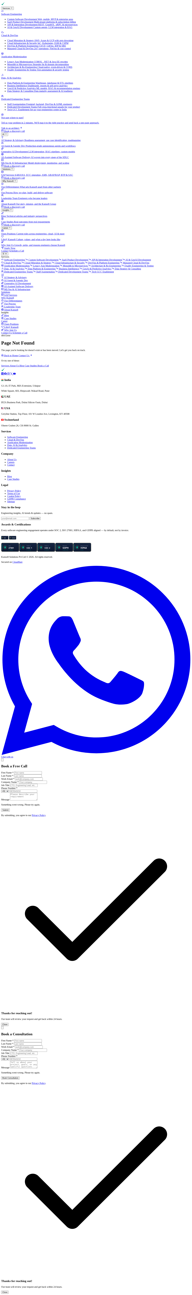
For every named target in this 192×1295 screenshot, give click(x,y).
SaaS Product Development (75, 260)
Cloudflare (17, 562)
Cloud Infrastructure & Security (69, 263)
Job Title (5, 785)
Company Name (10, 782)
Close (4, 1024)
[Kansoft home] (11, 5)
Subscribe (35, 518)
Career (5, 228)
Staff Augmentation (45, 271)
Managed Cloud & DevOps (135, 263)
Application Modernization (20, 442)
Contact (5, 251)
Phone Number (9, 788)
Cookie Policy (14, 496)
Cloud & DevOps (15, 439)
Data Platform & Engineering (41, 268)
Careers (10, 462)
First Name (7, 772)
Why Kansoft (8, 181)
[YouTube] (14, 374)
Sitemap (11, 501)
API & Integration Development (107, 260)
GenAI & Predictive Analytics (97, 268)
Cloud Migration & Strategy (38, 263)
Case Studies (31, 365)
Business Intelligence (69, 268)
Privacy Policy (14, 491)
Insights (6, 210)
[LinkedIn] (2, 374)
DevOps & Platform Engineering (104, 263)
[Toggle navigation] (4, 254)
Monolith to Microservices (75, 266)
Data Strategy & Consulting (127, 268)
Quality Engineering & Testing (139, 266)
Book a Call (43, 365)
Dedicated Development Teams (73, 271)
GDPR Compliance (16, 499)
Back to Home (11, 355)
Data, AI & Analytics (17, 445)
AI (3, 134)
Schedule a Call (16, 251)
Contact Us (6, 333)
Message (5, 799)
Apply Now (9, 248)
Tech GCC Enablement (102, 271)
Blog (22, 365)
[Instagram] (8, 374)
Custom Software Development (43, 260)
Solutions (6, 169)
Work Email (7, 779)
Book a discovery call (14, 131)
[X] (11, 374)
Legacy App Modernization (46, 266)
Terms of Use (13, 493)
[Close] (2, 759)
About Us (15, 365)
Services (6, 8)
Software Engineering (17, 437)
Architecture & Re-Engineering (106, 266)
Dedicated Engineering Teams (21, 448)
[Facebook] (5, 374)
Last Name (7, 776)
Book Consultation (10, 1078)
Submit (5, 810)
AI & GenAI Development (138, 260)
